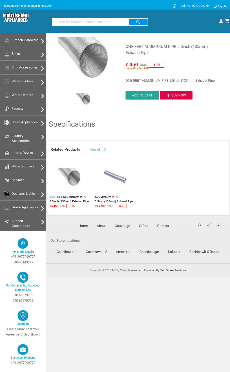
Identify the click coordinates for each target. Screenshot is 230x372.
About (101, 226)
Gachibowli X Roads (204, 252)
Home (83, 226)
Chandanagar (149, 252)
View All (98, 149)
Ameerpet (123, 252)
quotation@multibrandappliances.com (27, 5)
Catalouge (122, 226)
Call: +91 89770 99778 (195, 5)
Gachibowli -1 (67, 252)
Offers (143, 226)
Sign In (222, 6)
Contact (163, 226)
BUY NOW (176, 96)
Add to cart (142, 95)
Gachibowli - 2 (96, 252)
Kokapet (174, 252)
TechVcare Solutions (173, 270)
